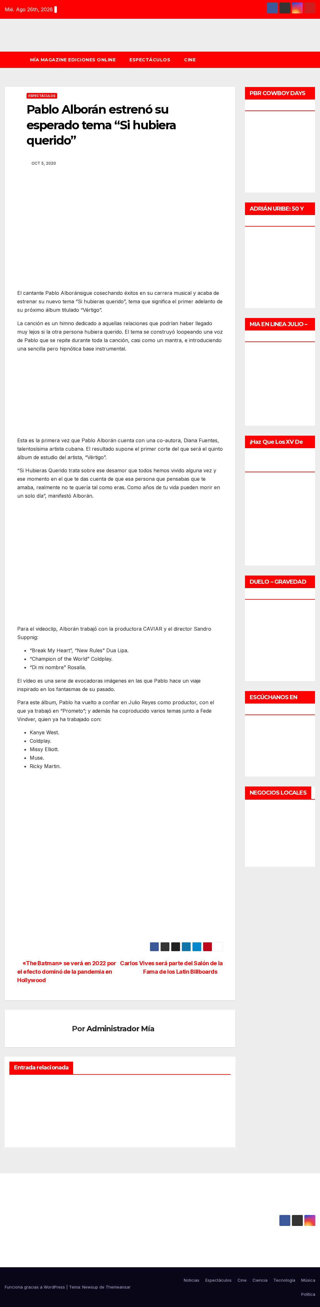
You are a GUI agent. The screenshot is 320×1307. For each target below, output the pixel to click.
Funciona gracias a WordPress (35, 1286)
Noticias (26, 1087)
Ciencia (260, 1280)
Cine (190, 60)
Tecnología (284, 1280)
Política (308, 1294)
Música (308, 1280)
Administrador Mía (120, 1028)
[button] (313, 60)
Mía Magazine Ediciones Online (73, 60)
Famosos (179, 1087)
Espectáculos (149, 60)
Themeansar (118, 1286)
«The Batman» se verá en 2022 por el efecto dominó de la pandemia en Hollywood (66, 971)
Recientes (27, 1094)
